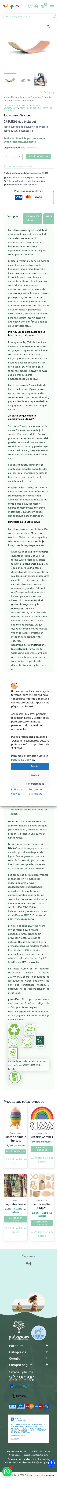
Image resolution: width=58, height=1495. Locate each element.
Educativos (36, 97)
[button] (48, 27)
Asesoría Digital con (21, 1372)
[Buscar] (55, 16)
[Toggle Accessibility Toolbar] (51, 1462)
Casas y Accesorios (29, 105)
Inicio (6, 97)
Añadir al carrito (38, 156)
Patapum (16, 1346)
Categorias (17, 1352)
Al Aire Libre (11, 105)
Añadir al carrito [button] (15, 1151)
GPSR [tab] (49, 216)
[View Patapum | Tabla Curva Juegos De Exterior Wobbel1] (10, 79)
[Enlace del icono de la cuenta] (36, 6)
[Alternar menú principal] (52, 7)
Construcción (11, 108)
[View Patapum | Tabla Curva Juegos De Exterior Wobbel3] (40, 79)
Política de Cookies (22, 759)
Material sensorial (30, 108)
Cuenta (14, 1358)
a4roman (50, 1475)
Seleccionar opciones (42, 1148)
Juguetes (24, 97)
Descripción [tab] (13, 216)
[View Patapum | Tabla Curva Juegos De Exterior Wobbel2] (25, 79)
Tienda (14, 97)
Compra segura (21, 1365)
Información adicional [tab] (33, 218)
